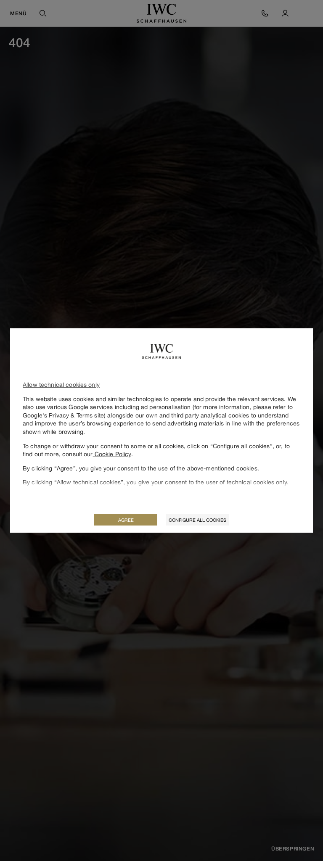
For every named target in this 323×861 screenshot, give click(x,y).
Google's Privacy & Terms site (63, 415)
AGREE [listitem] (126, 520)
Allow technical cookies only (61, 384)
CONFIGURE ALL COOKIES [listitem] (197, 520)
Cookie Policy (112, 453)
